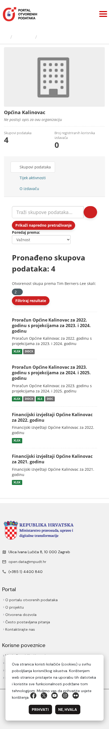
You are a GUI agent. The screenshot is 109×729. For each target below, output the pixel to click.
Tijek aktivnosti (32, 177)
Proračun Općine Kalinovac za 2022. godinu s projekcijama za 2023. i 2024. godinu (51, 325)
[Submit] (90, 212)
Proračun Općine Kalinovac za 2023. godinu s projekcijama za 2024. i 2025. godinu (51, 372)
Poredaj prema (25, 232)
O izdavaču (29, 188)
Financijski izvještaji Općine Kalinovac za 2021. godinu (52, 459)
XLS (39, 399)
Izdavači (24, 37)
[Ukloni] (19, 292)
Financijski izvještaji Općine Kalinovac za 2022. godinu (52, 417)
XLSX (16, 351)
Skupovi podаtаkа (35, 166)
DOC (50, 399)
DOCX (29, 351)
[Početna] (6, 37)
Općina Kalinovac (60, 37)
